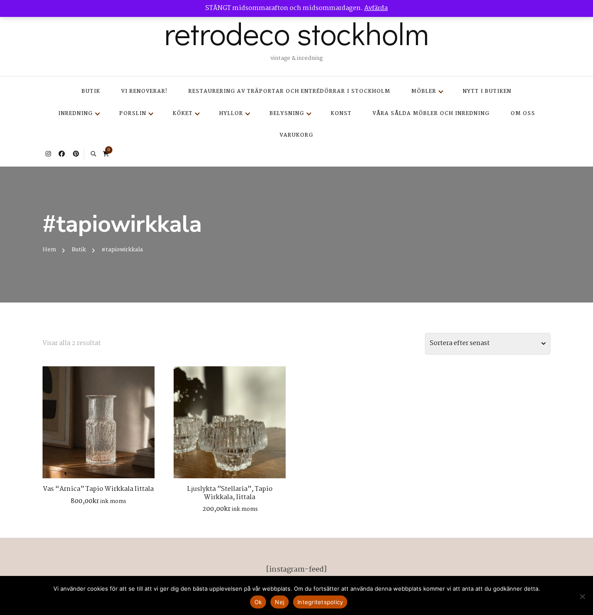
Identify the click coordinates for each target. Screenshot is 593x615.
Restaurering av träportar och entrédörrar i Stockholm (289, 91)
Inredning (75, 113)
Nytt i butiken (487, 91)
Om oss (523, 113)
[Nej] (582, 596)
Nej (279, 602)
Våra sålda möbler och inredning (431, 113)
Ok (258, 602)
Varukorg (296, 135)
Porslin (132, 113)
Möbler (423, 91)
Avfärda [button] (376, 8)
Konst (341, 113)
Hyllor (231, 113)
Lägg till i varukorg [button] (98, 419)
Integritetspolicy (320, 602)
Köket (183, 113)
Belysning (287, 113)
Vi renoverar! (144, 91)
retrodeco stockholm (296, 33)
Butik (91, 91)
